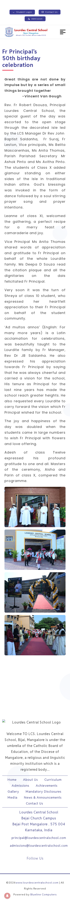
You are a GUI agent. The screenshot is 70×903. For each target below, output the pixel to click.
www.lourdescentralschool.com (37, 882)
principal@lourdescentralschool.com (39, 838)
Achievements (46, 786)
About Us (30, 780)
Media (12, 797)
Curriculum (53, 780)
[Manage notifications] (7, 896)
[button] (63, 32)
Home (12, 780)
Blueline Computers (43, 894)
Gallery (13, 791)
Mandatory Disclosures (43, 791)
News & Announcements (43, 797)
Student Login (22, 12)
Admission (37, 18)
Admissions (20, 786)
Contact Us (51, 12)
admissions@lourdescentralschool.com (39, 846)
